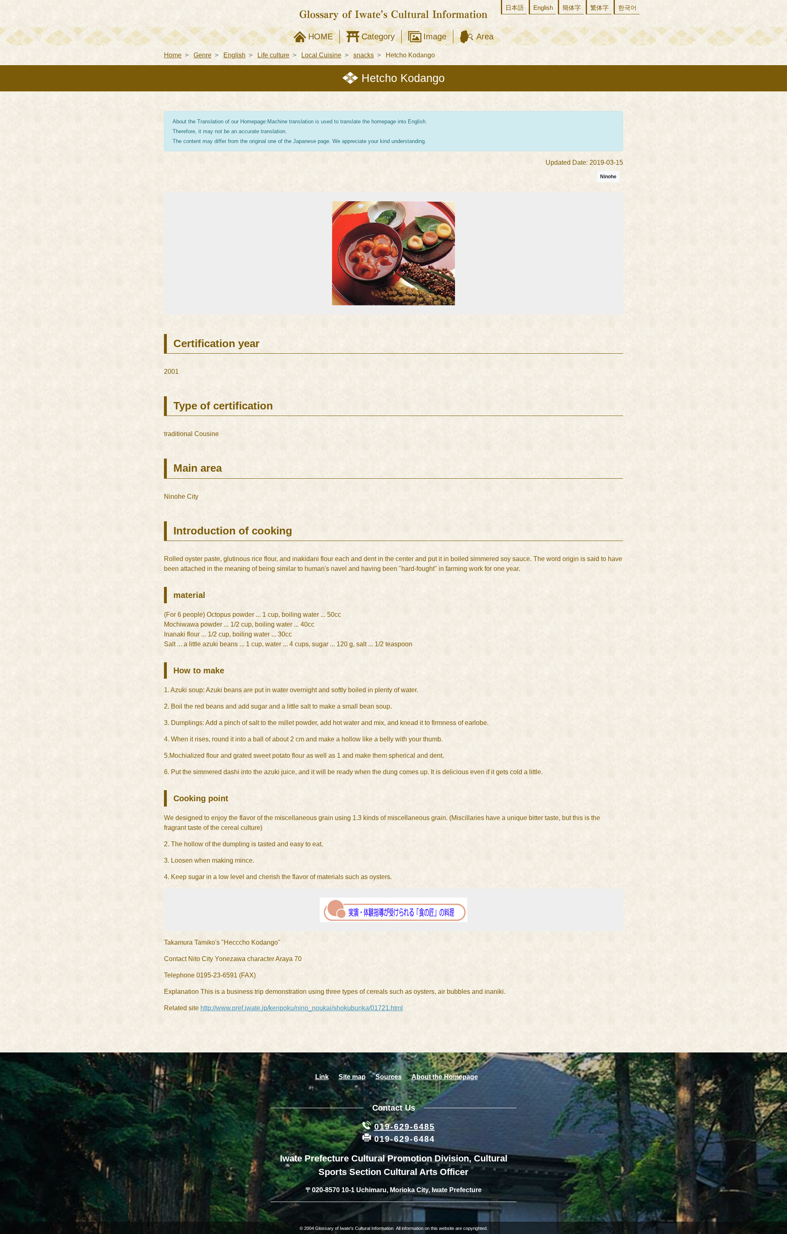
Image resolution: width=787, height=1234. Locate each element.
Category (378, 36)
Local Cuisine (321, 55)
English (543, 7)
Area (485, 36)
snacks (363, 55)
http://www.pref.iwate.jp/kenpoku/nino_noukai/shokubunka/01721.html (301, 1007)
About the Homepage (445, 1076)
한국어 (627, 7)
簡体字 (571, 7)
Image (434, 36)
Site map (352, 1076)
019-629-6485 (404, 1126)
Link (322, 1076)
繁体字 (599, 7)
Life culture (273, 55)
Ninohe (608, 177)
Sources (388, 1076)
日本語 (514, 7)
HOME (320, 36)
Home (173, 55)
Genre (202, 55)
